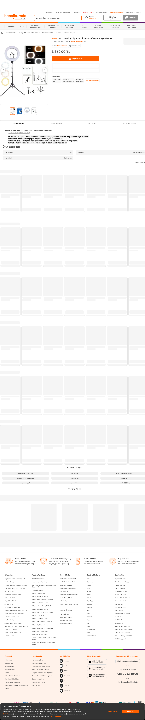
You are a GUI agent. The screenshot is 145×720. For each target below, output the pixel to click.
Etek (65, 604)
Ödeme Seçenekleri (38, 679)
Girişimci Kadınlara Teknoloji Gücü (42, 673)
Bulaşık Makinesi (21, 585)
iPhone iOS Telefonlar (38, 593)
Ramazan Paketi (9, 636)
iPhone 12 (35, 618)
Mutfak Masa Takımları (20, 610)
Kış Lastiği (8, 607)
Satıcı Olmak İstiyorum (38, 663)
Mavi (88, 626)
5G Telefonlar (119, 620)
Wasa (89, 632)
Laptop (24, 579)
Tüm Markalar (91, 636)
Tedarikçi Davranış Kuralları (40, 669)
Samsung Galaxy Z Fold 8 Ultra (124, 629)
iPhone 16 (35, 596)
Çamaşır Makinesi (10, 585)
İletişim (7, 688)
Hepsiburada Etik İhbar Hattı (128, 682)
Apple (89, 591)
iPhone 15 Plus (43, 609)
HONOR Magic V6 (120, 639)
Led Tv (7, 620)
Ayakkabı (73, 588)
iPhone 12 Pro (43, 618)
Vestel (89, 594)
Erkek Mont (63, 582)
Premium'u (17, 19)
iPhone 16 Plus (43, 596)
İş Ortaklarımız (9, 663)
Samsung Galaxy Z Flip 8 (122, 632)
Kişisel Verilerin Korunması (12, 676)
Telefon (18, 579)
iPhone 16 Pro (36, 599)
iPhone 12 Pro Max (47, 622)
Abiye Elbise (63, 601)
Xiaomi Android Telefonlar (39, 582)
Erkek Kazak (63, 579)
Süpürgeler (8, 594)
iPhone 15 (35, 609)
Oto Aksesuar (16, 607)
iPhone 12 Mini (36, 622)
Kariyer (7, 673)
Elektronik (13, 620)
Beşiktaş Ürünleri (65, 614)
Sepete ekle (77, 58)
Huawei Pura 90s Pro (121, 601)
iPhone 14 (35, 603)
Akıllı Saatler (36, 631)
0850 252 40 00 (127, 673)
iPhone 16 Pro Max (47, 599)
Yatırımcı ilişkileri (9, 666)
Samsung (90, 582)
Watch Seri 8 (36, 634)
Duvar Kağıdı (8, 629)
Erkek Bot (62, 585)
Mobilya (15, 629)
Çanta (61, 604)
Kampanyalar (77, 12)
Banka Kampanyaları (38, 682)
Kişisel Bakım (15, 617)
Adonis (55, 38)
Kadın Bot (69, 585)
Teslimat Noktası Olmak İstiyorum (42, 676)
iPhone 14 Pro (36, 606)
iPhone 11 (42, 615)
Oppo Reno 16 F (119, 623)
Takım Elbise (63, 598)
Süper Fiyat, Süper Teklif (63, 12)
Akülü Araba (8, 623)
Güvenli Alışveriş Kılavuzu (12, 682)
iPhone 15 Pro (36, 612)
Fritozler (12, 598)
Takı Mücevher (9, 626)
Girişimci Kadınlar (88, 12)
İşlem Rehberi (36, 685)
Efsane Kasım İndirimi (121, 591)
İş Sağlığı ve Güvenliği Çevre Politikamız (17, 685)
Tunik (70, 604)
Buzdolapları (8, 610)
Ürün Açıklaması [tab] (18, 123)
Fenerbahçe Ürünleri (66, 623)
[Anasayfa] (2, 33)
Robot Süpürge (16, 594)
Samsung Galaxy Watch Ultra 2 (124, 636)
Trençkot (75, 604)
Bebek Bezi (17, 632)
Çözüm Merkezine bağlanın (127, 661)
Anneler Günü (9, 604)
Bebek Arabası (9, 632)
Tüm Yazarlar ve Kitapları (122, 582)
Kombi (6, 582)
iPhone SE (35, 615)
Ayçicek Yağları (9, 591)
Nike (88, 588)
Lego (88, 613)
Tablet (13, 579)
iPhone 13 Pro (43, 625)
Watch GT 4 (35, 642)
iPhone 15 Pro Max (47, 612)
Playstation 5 (119, 610)
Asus (88, 610)
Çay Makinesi (19, 613)
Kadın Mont (71, 582)
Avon (88, 579)
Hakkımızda (8, 660)
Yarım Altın (22, 588)
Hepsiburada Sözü (120, 579)
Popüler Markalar (120, 588)
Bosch (89, 598)
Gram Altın (8, 588)
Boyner (89, 617)
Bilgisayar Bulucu (45, 642)
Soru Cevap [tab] (92, 123)
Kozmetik (7, 617)
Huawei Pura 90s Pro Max (122, 598)
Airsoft (6, 598)
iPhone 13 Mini (49, 628)
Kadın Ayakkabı (64, 588)
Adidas (89, 585)
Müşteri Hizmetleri (101, 12)
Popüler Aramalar (120, 585)
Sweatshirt (63, 594)
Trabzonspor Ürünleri (66, 617)
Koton (89, 620)
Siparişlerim (49, 12)
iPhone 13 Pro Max (37, 628)
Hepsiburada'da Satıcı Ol (133, 12)
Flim (10, 601)
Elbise (70, 598)
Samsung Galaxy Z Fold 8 (122, 626)
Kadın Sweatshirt (72, 594)
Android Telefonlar (37, 590)
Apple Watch (44, 631)
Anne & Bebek (17, 623)
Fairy (88, 623)
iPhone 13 (35, 625)
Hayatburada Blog (37, 660)
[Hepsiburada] (15, 16)
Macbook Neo (119, 604)
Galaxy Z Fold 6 (47, 637)
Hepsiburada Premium (116, 12)
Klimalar (12, 582)
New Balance (91, 601)
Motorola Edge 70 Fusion (122, 613)
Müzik (14, 601)
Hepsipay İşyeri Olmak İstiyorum (41, 666)
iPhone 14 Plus (43, 603)
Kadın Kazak (72, 579)
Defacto (89, 604)
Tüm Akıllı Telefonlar (38, 579)
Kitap (6, 601)
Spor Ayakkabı (64, 591)
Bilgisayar (7, 579)
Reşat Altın (15, 588)
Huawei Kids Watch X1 (121, 594)
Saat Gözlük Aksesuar (21, 626)
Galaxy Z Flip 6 (36, 637)
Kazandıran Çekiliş (120, 607)
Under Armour (91, 629)
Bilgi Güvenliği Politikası (12, 679)
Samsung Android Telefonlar (40, 585)
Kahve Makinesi (9, 613)
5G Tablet (118, 617)
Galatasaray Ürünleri (66, 620)
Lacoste (89, 607)
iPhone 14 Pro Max (47, 606)
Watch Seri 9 (44, 634)
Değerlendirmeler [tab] (56, 123)
